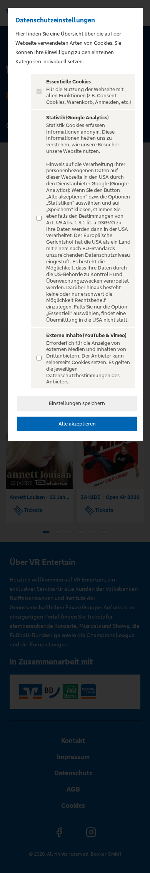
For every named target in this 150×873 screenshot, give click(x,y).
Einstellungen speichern (77, 403)
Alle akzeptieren (77, 423)
